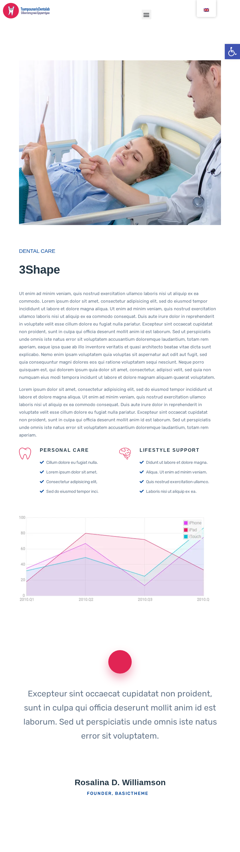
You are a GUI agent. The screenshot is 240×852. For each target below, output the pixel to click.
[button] (146, 14)
